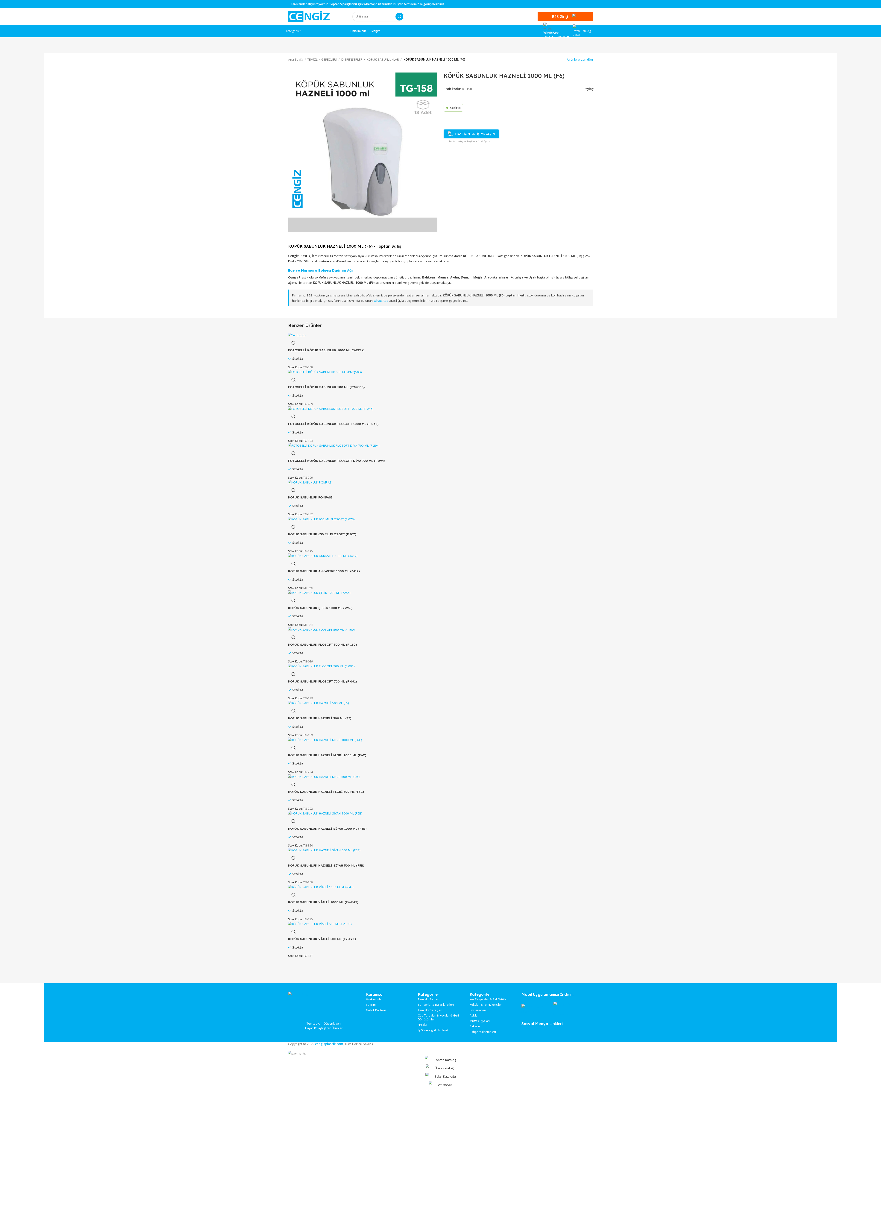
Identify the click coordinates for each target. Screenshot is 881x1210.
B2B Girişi (560, 16)
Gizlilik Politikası (376, 1010)
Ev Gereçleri (478, 1010)
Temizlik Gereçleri (430, 1010)
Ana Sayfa (295, 59)
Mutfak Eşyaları (480, 1021)
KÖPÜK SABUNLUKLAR (383, 59)
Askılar (474, 1015)
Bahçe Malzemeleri (483, 1032)
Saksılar (475, 1026)
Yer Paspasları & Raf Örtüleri (489, 999)
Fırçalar (422, 1025)
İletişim (371, 1005)
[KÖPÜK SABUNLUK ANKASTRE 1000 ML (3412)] (322, 556)
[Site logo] (309, 16)
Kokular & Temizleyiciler (486, 1005)
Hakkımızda (373, 999)
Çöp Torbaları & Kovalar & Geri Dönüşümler (438, 1017)
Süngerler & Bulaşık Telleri (436, 1005)
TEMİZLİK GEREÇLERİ (322, 59)
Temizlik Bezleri (428, 999)
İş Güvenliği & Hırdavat (433, 1030)
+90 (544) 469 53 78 (556, 37)
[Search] (399, 17)
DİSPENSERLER (351, 59)
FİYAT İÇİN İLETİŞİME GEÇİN (475, 134)
